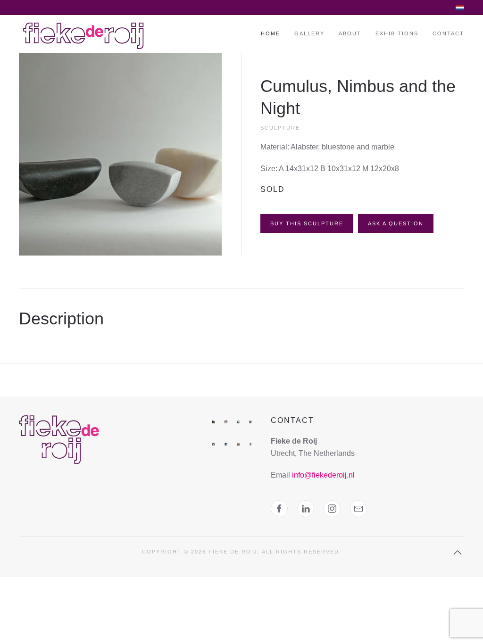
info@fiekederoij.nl (323, 475)
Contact (448, 33)
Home (270, 33)
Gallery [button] (309, 33)
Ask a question (396, 223)
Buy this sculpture (306, 223)
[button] (120, 153)
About (350, 33)
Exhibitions (396, 33)
